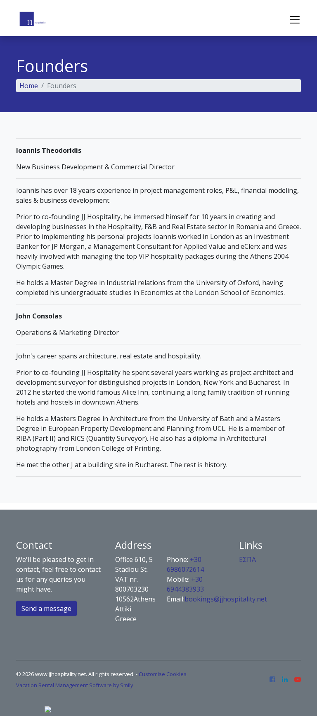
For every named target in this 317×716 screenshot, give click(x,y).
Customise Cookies (163, 674)
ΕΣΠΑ (247, 559)
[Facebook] (272, 679)
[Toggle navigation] (295, 20)
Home (28, 85)
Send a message (46, 608)
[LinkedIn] (285, 679)
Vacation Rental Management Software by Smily (74, 685)
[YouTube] (297, 679)
